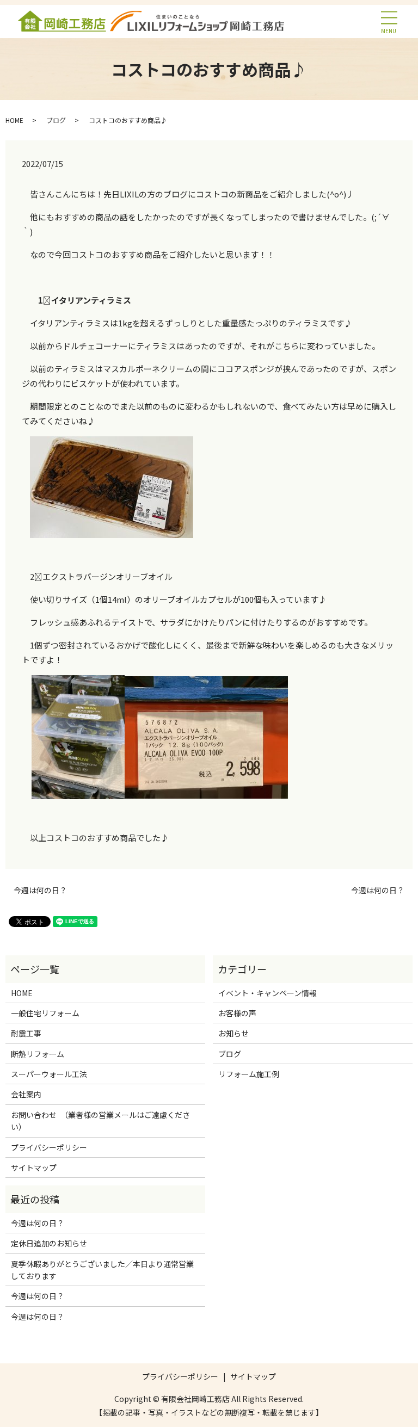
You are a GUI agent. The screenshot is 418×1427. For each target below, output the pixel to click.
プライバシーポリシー (49, 1147)
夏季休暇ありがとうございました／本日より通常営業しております (102, 1269)
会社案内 (26, 1094)
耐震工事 (26, 1033)
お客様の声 (237, 1013)
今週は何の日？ (40, 890)
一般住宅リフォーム (45, 1013)
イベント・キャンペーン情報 (267, 992)
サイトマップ (34, 1167)
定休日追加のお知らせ (49, 1243)
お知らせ (233, 1033)
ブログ (56, 120)
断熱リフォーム (37, 1053)
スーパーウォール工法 (49, 1073)
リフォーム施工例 (248, 1073)
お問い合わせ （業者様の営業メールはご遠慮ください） (100, 1120)
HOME (14, 120)
